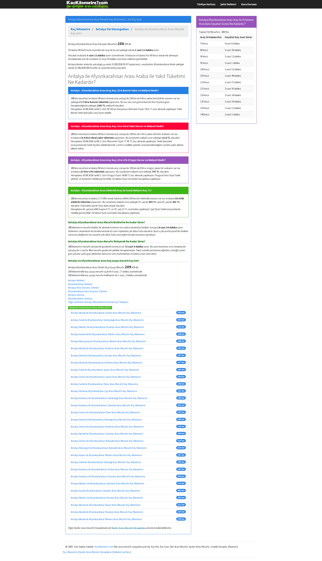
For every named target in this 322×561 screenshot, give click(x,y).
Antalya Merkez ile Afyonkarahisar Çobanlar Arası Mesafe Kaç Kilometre (107, 483)
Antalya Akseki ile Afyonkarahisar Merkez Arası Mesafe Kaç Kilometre (106, 519)
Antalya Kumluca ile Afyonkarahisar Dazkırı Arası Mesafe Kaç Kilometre (107, 469)
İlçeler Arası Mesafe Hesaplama (129, 527)
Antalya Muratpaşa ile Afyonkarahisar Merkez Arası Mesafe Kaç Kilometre (108, 341)
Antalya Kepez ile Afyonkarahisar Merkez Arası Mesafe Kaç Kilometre (106, 455)
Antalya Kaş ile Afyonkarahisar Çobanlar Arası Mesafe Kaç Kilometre (105, 490)
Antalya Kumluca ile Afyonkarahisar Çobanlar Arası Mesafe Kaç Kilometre (108, 405)
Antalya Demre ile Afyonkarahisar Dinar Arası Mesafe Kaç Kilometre (105, 412)
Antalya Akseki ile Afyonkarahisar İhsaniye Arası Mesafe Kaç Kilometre (107, 512)
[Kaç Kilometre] (87, 4)
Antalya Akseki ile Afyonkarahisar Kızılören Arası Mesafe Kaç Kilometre (107, 348)
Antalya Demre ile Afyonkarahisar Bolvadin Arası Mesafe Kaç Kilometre (107, 440)
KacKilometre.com (103, 546)
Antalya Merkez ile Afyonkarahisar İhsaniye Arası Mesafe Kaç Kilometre (107, 327)
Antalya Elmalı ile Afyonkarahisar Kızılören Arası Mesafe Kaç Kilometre (106, 362)
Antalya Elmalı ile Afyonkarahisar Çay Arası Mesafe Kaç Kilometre (104, 391)
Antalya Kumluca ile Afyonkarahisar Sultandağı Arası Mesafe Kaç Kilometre (109, 398)
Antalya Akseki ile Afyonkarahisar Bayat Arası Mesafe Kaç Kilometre (105, 505)
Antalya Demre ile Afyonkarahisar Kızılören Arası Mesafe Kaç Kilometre (107, 426)
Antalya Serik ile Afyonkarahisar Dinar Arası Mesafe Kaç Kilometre (104, 384)
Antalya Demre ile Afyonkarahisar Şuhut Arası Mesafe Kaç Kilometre (106, 376)
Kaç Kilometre (70, 552)
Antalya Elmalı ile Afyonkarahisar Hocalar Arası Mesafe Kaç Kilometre (106, 355)
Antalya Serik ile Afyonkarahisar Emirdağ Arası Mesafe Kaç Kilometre (106, 462)
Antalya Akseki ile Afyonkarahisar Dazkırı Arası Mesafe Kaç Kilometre (106, 312)
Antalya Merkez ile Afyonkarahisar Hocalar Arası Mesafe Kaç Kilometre (107, 497)
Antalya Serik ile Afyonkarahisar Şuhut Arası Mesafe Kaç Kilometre (105, 369)
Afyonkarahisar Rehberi (80, 284)
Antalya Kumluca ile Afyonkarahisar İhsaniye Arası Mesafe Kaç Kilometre (108, 476)
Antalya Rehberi (76, 280)
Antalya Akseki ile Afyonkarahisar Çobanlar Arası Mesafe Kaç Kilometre (107, 433)
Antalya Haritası (76, 294)
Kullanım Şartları (121, 552)
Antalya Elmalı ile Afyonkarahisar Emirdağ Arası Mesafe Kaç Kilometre (106, 419)
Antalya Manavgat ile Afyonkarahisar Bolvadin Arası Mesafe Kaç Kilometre (109, 448)
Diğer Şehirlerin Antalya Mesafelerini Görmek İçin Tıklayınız (98, 302)
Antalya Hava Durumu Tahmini (83, 287)
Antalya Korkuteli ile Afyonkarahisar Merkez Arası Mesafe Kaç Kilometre (108, 334)
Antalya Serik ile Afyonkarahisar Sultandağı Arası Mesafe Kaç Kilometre (107, 320)
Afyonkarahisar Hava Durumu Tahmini (87, 291)
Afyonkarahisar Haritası (80, 298)
